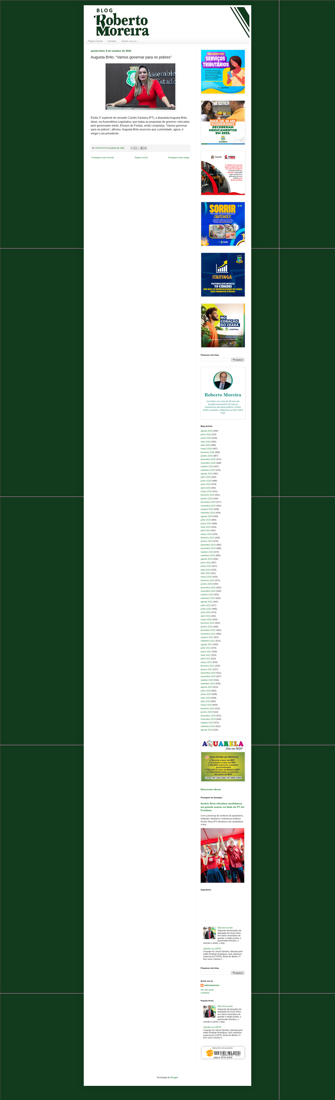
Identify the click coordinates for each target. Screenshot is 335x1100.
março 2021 (206, 662)
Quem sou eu (129, 41)
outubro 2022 (207, 594)
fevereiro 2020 (207, 708)
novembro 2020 (208, 676)
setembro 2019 (208, 726)
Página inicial (95, 41)
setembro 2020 (208, 683)
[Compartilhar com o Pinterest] (145, 148)
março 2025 (206, 491)
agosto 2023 (207, 559)
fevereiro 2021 (207, 666)
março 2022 (206, 619)
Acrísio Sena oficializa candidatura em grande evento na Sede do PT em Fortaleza (222, 807)
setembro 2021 (208, 641)
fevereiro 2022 (207, 623)
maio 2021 (206, 655)
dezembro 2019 (208, 715)
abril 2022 (205, 616)
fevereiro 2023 (207, 580)
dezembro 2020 (208, 673)
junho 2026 (206, 438)
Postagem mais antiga (178, 157)
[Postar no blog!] (135, 148)
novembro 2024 (208, 506)
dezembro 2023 (208, 545)
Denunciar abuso (211, 789)
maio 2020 (206, 698)
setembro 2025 (208, 470)
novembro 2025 (208, 463)
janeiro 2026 (207, 456)
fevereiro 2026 (207, 452)
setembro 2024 (208, 513)
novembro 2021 (208, 634)
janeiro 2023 (207, 584)
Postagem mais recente (103, 157)
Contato (112, 41)
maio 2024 (206, 527)
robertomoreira (211, 985)
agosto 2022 (207, 602)
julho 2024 (206, 520)
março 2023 (206, 577)
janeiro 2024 (207, 541)
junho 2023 (206, 566)
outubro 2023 (207, 552)
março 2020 (206, 705)
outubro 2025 (207, 466)
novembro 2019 (208, 719)
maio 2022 (206, 612)
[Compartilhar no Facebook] (142, 148)
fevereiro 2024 (207, 537)
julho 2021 (206, 648)
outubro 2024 (207, 509)
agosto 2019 (207, 730)
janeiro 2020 (207, 712)
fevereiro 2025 (207, 495)
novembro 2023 (208, 548)
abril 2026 (205, 445)
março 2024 (206, 534)
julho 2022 (206, 605)
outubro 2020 (207, 680)
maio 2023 (206, 570)
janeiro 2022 (207, 626)
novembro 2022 (208, 591)
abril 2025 (205, 488)
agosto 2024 (207, 516)
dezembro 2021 (208, 630)
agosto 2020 (207, 687)
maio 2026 (206, 441)
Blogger (174, 1077)
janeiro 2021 (207, 669)
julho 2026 (206, 434)
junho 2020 (206, 694)
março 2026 (206, 448)
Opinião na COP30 (212, 948)
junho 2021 (206, 651)
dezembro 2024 (208, 502)
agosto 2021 (207, 644)
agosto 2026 (207, 431)
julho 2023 (206, 562)
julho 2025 (206, 477)
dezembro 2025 (208, 459)
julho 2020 (206, 691)
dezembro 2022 (208, 587)
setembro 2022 (208, 598)
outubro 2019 (207, 722)
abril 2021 (205, 658)
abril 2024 (205, 530)
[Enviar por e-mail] (132, 148)
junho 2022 (206, 609)
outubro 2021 (207, 637)
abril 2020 (205, 701)
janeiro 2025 (207, 498)
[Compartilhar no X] (138, 148)
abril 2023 (205, 573)
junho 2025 (206, 481)
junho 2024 (206, 523)
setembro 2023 (208, 555)
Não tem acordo (225, 928)
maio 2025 (206, 484)
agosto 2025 (207, 473)
